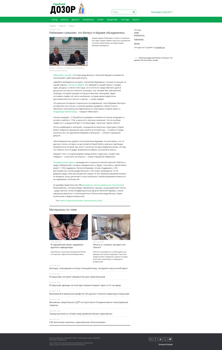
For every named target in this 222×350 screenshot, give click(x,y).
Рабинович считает (62, 75)
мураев (87, 200)
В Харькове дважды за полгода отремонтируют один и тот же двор (85, 285)
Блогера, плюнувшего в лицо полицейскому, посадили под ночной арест (88, 268)
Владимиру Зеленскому (64, 111)
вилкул (94, 200)
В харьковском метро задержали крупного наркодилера (67, 246)
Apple (160, 339)
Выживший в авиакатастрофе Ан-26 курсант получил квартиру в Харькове (89, 293)
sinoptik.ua (160, 47)
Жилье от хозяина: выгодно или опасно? (109, 246)
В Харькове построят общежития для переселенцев (77, 276)
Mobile (165, 339)
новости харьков (67, 200)
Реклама (169, 344)
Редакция (162, 344)
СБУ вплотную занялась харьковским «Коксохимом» (77, 322)
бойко (99, 200)
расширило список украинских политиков (102, 185)
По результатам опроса (64, 162)
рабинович (78, 200)
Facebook (156, 339)
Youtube (170, 339)
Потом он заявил (76, 85)
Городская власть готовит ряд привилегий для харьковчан (80, 313)
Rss (151, 339)
